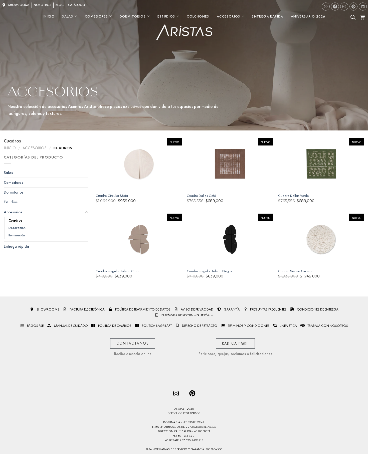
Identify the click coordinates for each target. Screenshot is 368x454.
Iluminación (17, 235)
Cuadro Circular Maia (112, 195)
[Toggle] (86, 212)
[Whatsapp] (326, 7)
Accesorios (228, 16)
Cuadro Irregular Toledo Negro (209, 271)
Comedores (96, 16)
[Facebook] (335, 7)
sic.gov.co (214, 449)
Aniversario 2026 (308, 16)
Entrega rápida (16, 246)
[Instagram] (344, 7)
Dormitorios (133, 16)
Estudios (166, 16)
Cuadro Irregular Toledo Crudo (118, 271)
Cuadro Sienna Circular (295, 271)
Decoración (17, 228)
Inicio (49, 16)
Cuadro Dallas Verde (293, 195)
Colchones (198, 16)
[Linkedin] (363, 7)
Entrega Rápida (267, 16)
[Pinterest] (353, 7)
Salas (67, 16)
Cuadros (15, 220)
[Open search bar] (352, 17)
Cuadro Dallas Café (201, 195)
